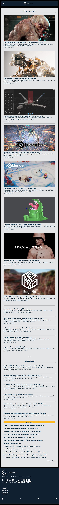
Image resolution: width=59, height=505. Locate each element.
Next (29, 357)
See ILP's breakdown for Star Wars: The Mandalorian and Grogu (24, 425)
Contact (5, 490)
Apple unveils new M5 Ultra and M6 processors (18, 394)
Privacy (5, 494)
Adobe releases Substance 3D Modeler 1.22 (17, 309)
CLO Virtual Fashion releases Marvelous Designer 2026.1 (21, 428)
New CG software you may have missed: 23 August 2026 (21, 434)
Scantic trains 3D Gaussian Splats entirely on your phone (22, 449)
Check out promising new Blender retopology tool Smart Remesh (25, 413)
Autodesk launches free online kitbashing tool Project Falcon (23, 116)
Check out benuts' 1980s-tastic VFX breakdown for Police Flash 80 (25, 458)
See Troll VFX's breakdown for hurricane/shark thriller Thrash (23, 366)
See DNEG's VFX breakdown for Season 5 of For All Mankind (22, 431)
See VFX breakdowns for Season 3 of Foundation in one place (23, 440)
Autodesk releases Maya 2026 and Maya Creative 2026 (21, 328)
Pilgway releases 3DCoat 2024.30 (14, 347)
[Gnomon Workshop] (23, 481)
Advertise (5, 492)
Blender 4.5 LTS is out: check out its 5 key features (20, 188)
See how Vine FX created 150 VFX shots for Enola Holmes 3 (22, 446)
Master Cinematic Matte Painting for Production (19, 437)
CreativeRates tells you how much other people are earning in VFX (25, 455)
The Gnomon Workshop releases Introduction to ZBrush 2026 (23, 42)
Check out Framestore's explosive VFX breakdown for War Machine (25, 404)
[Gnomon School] (9, 481)
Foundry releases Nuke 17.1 (12, 443)
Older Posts (51, 461)
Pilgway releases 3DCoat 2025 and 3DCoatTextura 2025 (21, 260)
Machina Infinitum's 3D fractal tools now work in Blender (22, 152)
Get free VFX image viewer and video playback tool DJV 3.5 (23, 375)
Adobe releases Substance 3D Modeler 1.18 (17, 337)
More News (29, 422)
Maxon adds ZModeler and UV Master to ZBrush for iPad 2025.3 (24, 318)
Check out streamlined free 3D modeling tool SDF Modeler (22, 224)
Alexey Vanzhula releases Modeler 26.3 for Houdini (20, 78)
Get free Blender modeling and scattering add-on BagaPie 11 (23, 297)
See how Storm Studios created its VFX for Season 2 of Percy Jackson (26, 452)
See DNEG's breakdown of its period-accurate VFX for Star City (24, 385)
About (4, 488)
